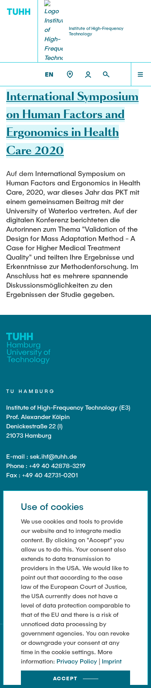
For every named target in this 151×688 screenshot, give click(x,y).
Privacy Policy (77, 661)
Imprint (112, 661)
